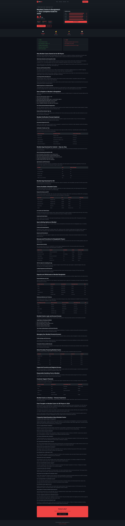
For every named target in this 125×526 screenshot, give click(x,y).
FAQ (68, 1)
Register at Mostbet (41, 25)
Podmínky (64, 523)
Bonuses (60, 1)
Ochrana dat (61, 523)
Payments (64, 1)
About (57, 1)
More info (48, 25)
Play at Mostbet (76, 21)
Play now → (85, 1)
